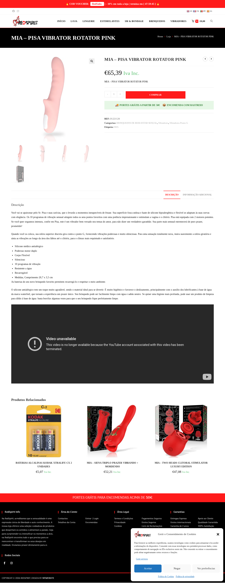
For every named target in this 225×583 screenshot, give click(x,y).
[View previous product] (205, 59)
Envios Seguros (149, 522)
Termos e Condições (123, 518)
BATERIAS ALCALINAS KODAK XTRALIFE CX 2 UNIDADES (44, 465)
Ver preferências (206, 568)
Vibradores (163, 123)
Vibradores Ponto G (178, 123)
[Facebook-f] (4, 563)
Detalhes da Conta (66, 522)
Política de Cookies (166, 576)
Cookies (118, 526)
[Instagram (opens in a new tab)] (18, 11)
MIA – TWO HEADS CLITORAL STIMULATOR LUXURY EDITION (181, 465)
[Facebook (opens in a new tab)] (14, 11)
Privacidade (120, 522)
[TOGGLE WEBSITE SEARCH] (211, 21)
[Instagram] (11, 563)
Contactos (63, 518)
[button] (218, 534)
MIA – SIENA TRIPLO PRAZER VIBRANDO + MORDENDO (112, 465)
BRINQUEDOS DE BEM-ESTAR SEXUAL (137, 123)
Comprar (155, 95)
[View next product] (211, 59)
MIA (116, 127)
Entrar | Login (92, 518)
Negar (177, 568)
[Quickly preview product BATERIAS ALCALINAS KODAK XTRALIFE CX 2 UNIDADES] (75, 410)
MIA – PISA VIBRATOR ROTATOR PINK (194, 36)
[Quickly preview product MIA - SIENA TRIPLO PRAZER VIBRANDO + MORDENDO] (143, 410)
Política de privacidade (185, 576)
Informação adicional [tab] (197, 195)
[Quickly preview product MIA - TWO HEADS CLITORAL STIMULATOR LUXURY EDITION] (212, 410)
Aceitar (148, 568)
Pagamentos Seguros (152, 518)
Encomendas (91, 522)
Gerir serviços (142, 559)
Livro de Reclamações (152, 526)
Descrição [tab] (172, 195)
